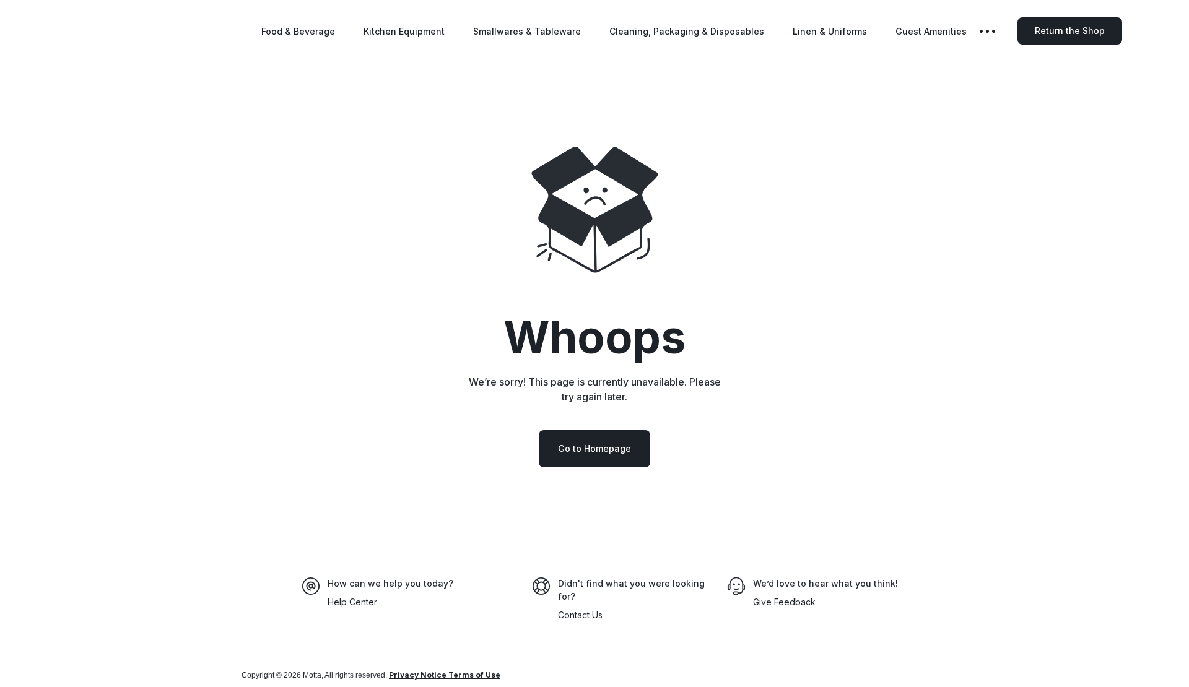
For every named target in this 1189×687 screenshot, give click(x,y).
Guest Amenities (931, 31)
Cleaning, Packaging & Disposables (686, 31)
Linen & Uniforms (830, 31)
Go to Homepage (594, 448)
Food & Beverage (298, 31)
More (996, 31)
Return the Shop (1070, 30)
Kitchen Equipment (404, 31)
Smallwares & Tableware (527, 31)
